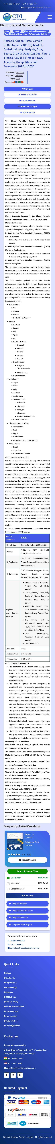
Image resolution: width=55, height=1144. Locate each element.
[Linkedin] (20, 1075)
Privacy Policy (11, 1002)
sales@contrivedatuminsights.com (37, 8)
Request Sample (28, 860)
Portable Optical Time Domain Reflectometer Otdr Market (27, 34)
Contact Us (10, 978)
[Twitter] (13, 1075)
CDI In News (10, 997)
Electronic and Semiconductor (36, 31)
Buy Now (28, 896)
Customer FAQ (11, 1011)
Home (6, 31)
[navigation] (51, 17)
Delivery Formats (12, 1026)
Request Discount (20, 918)
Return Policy (11, 1021)
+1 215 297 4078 (31, 4)
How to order (11, 1016)
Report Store (11, 983)
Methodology (11, 987)
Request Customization (22, 911)
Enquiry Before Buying (22, 924)
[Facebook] (6, 1075)
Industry (17, 31)
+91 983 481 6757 (12, 4)
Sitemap (9, 992)
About (8, 973)
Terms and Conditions (14, 1007)
